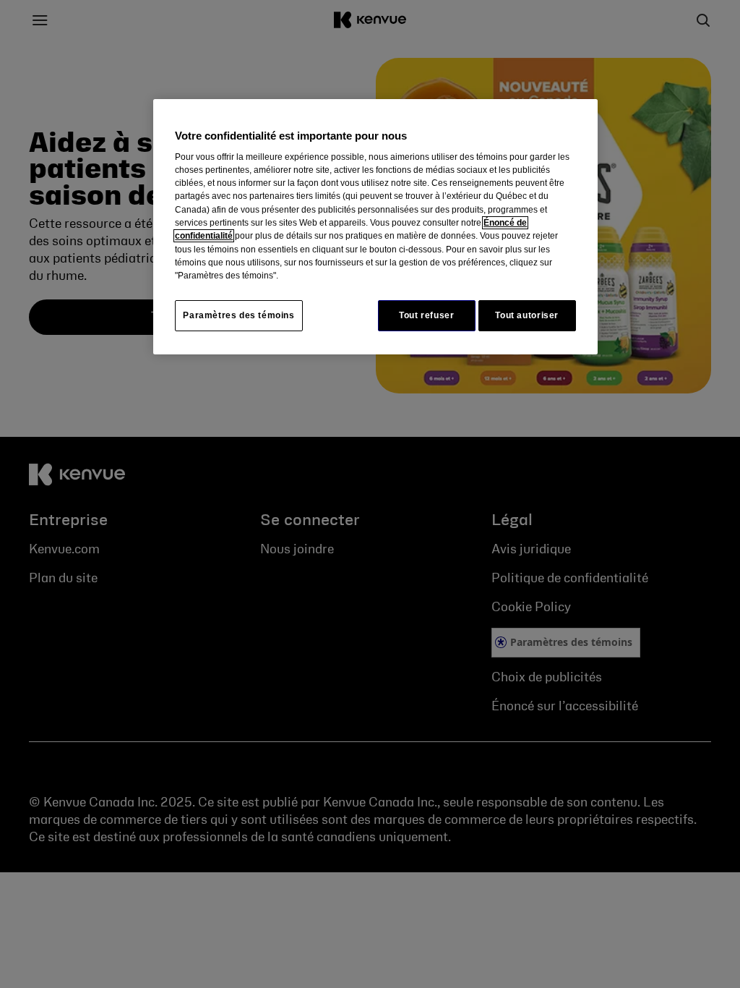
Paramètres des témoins (238, 315)
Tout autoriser (527, 315)
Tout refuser (426, 315)
